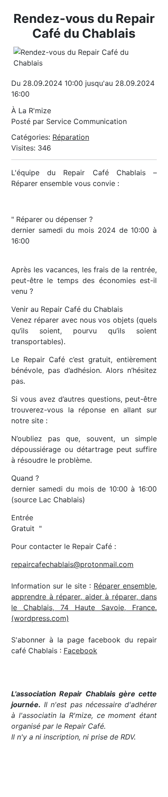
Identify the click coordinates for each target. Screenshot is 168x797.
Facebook (80, 650)
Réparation (70, 137)
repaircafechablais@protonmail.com (72, 564)
